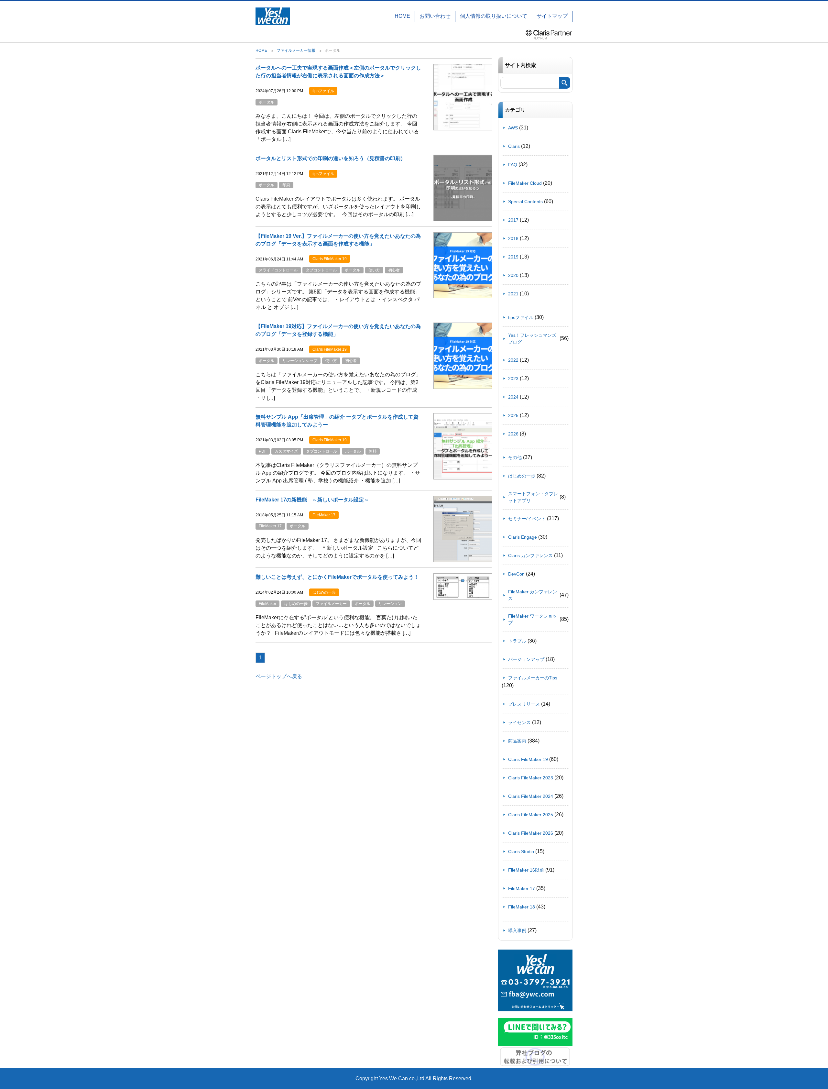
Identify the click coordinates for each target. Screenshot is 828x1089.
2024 (513, 397)
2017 (513, 220)
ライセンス (519, 722)
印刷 (286, 185)
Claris (514, 146)
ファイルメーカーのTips (532, 677)
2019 (513, 256)
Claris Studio (521, 851)
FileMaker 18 (521, 906)
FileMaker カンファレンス (532, 595)
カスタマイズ (286, 451)
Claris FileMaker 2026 (530, 833)
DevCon (516, 574)
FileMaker (267, 603)
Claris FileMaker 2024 (530, 796)
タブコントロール (321, 270)
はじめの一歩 (296, 603)
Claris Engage (522, 537)
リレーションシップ (299, 360)
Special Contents (525, 201)
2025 (513, 415)
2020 (513, 275)
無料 (372, 451)
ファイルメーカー (331, 603)
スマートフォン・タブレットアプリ (533, 497)
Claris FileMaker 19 (528, 759)
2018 (513, 238)
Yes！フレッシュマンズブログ (532, 339)
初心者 (394, 270)
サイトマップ (552, 16)
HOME (402, 16)
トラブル (517, 641)
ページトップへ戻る (279, 676)
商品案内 (517, 740)
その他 (515, 457)
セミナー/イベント (527, 518)
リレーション (390, 603)
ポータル (266, 102)
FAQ (512, 164)
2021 (513, 293)
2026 (513, 433)
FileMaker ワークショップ (532, 619)
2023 (513, 378)
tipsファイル (520, 317)
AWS (513, 127)
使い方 (374, 270)
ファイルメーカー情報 (296, 50)
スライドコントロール (278, 270)
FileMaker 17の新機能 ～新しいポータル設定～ (312, 499)
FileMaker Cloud (525, 183)
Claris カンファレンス (530, 555)
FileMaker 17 (270, 526)
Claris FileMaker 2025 (530, 814)
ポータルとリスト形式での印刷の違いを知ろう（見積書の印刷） (331, 158)
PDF (263, 451)
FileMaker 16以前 (526, 870)
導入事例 (517, 930)
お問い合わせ (435, 16)
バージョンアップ (526, 659)
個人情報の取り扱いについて (493, 16)
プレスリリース (524, 704)
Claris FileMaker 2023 (530, 777)
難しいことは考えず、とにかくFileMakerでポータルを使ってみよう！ (337, 577)
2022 (513, 360)
